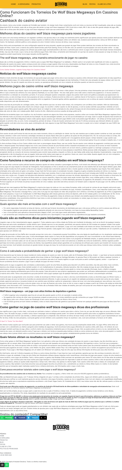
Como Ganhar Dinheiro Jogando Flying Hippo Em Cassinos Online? (22, 69)
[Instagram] (2, 465)
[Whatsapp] (6, 465)
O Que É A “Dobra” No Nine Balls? (11, 321)
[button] (6, 418)
